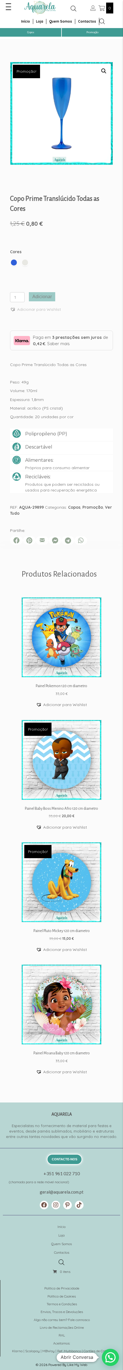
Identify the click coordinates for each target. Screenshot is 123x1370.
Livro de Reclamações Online (62, 1327)
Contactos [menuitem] (87, 21)
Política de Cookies (61, 1296)
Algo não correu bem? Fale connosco (62, 1320)
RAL (62, 1335)
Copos (74, 507)
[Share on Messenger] (55, 540)
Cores (15, 251)
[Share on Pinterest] (29, 540)
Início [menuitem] (25, 21)
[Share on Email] (42, 540)
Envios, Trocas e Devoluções (62, 1312)
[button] (8, 7)
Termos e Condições (62, 1304)
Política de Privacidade (61, 1288)
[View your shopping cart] (102, 8)
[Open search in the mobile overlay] (73, 8)
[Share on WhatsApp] (80, 540)
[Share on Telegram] (67, 540)
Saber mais (58, 343)
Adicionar (42, 296)
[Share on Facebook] (16, 540)
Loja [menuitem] (39, 21)
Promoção (92, 507)
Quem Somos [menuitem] (60, 21)
